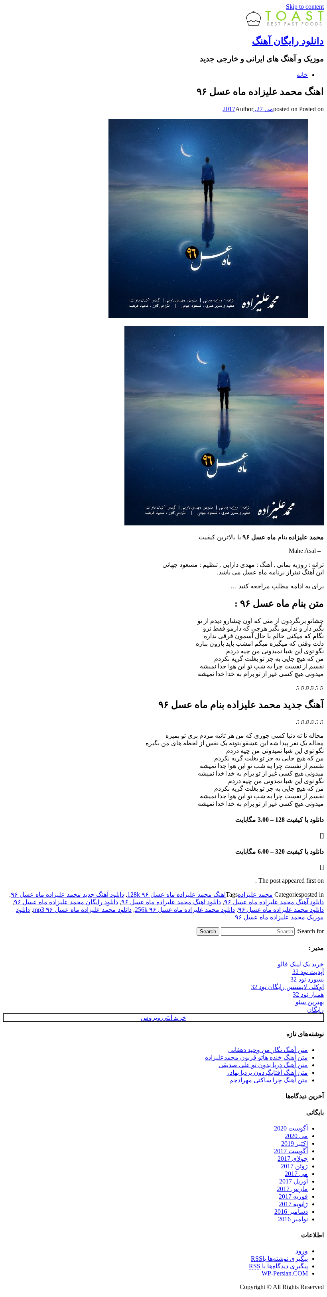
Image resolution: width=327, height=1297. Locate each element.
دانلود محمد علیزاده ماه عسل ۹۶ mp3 (82, 909)
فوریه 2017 (293, 1196)
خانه (302, 74)
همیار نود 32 (308, 994)
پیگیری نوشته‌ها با (279, 1258)
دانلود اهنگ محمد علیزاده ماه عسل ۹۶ (171, 902)
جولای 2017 (293, 1158)
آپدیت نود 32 (308, 971)
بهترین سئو (309, 1002)
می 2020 (296, 1135)
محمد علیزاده (255, 894)
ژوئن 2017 (294, 1166)
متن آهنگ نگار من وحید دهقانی (268, 1049)
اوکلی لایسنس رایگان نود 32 (287, 987)
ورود (301, 1251)
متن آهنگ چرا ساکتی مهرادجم (268, 1080)
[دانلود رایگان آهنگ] (285, 23)
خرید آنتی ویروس (163, 1017)
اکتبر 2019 (294, 1143)
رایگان (315, 1009)
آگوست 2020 (291, 1128)
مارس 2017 (292, 1188)
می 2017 (296, 1173)
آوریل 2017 (293, 1181)
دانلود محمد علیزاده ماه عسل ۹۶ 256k (185, 909)
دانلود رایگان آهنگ (288, 41)
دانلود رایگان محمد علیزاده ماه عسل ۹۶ (66, 902)
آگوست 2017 (291, 1151)
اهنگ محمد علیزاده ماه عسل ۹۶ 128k (176, 894)
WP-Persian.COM (285, 1273)
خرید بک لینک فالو (301, 964)
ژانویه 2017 (293, 1204)
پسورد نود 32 (307, 979)
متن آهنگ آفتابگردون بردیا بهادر (267, 1072)
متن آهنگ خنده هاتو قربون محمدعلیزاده (256, 1057)
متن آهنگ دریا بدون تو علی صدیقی (263, 1065)
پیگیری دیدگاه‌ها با (278, 1266)
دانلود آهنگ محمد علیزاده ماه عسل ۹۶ (274, 902)
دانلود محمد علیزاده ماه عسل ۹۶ (281, 909)
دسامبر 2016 (291, 1211)
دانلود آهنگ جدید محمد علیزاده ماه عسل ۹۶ (67, 894)
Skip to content (305, 6)
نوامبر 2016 (293, 1219)
